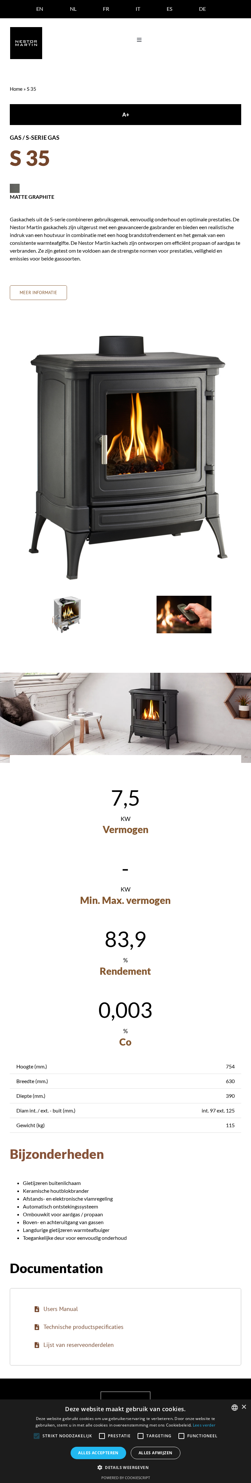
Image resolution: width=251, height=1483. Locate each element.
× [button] (243, 1407)
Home (16, 89)
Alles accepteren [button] (98, 1453)
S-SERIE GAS (42, 137)
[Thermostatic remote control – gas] (184, 599)
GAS (16, 137)
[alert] (125, 1441)
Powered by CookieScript (125, 1477)
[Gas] (66, 599)
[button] (125, 1467)
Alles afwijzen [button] (156, 1453)
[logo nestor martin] (26, 29)
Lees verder (204, 1425)
